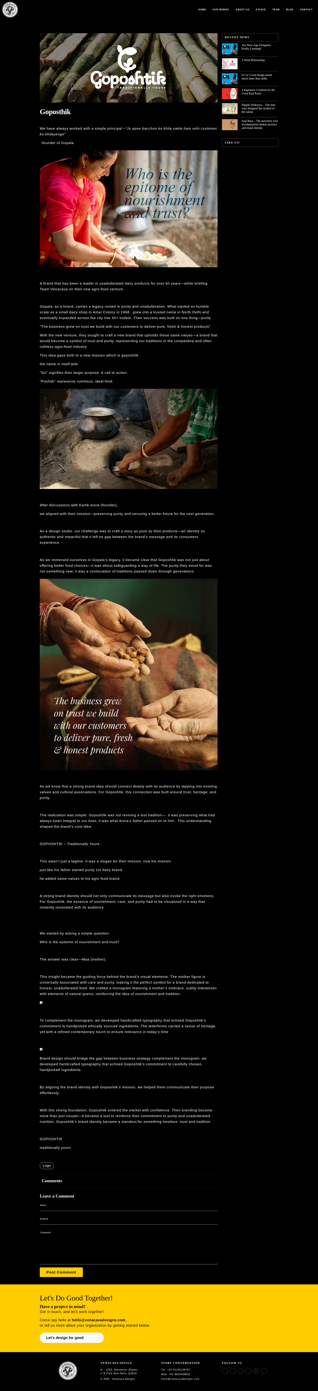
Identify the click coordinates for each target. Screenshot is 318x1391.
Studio (261, 9)
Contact (306, 9)
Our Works (221, 9)
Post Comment (61, 1272)
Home (202, 9)
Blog (290, 9)
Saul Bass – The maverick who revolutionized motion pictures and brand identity (260, 124)
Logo (47, 1165)
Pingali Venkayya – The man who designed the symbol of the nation (258, 108)
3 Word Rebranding (253, 60)
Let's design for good (65, 1338)
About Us (242, 9)
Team (276, 9)
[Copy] (192, 1370)
